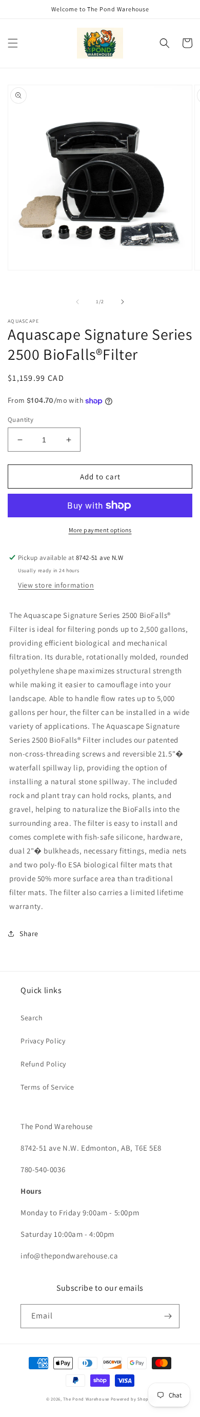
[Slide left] (77, 301)
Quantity (20, 419)
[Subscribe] (167, 1316)
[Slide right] (122, 301)
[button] (13, 43)
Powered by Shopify (132, 1399)
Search (32, 1017)
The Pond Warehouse (86, 1399)
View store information (56, 585)
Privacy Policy (43, 1040)
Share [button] (28, 933)
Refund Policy (43, 1064)
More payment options (100, 530)
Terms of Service (47, 1087)
